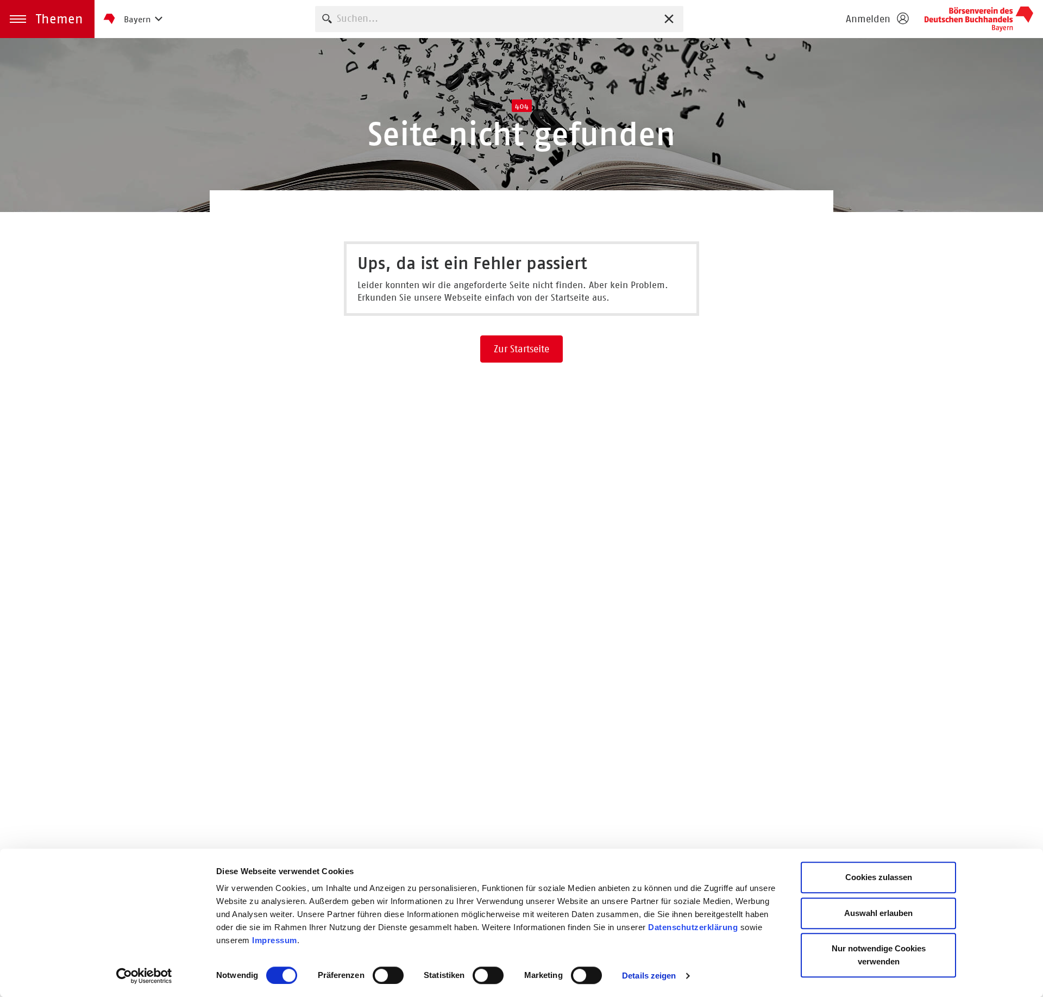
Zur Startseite (521, 349)
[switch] (388, 975)
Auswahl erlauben (878, 913)
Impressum (274, 940)
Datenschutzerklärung (693, 927)
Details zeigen (649, 975)
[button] (47, 19)
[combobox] (499, 18)
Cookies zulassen (878, 877)
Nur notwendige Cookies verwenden (879, 955)
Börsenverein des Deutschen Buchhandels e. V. (979, 19)
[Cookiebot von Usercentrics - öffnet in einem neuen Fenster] (144, 976)
